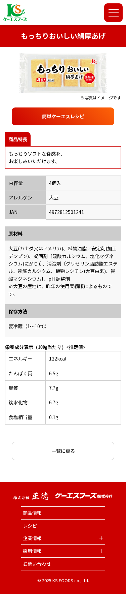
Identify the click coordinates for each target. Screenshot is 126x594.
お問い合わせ (37, 563)
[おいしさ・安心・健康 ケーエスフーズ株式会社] (15, 12)
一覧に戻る (63, 450)
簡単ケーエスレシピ (63, 116)
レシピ (30, 525)
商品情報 (32, 512)
